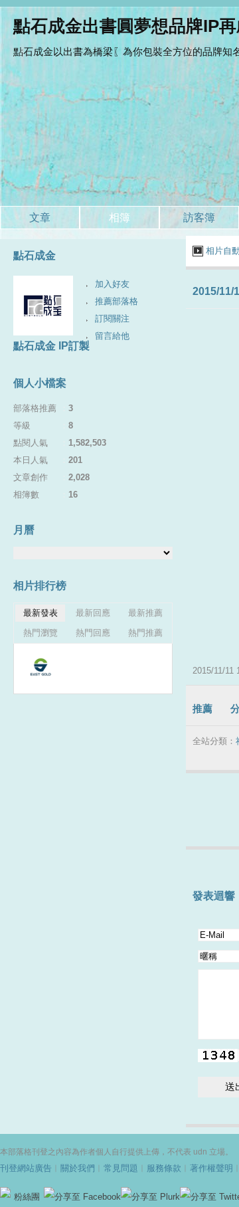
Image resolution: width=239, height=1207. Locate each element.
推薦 (202, 708)
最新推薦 (145, 613)
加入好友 (112, 284)
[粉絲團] (5, 1192)
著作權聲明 (211, 1168)
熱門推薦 (145, 633)
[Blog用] (40, 666)
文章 (39, 217)
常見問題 (121, 1168)
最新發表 (40, 613)
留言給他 (112, 336)
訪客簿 (199, 217)
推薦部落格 (116, 301)
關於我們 (77, 1168)
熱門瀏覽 (40, 633)
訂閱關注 (112, 319)
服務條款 (164, 1168)
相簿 (119, 217)
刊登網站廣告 (26, 1168)
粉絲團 (27, 1197)
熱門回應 (93, 633)
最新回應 (93, 613)
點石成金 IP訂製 (51, 345)
